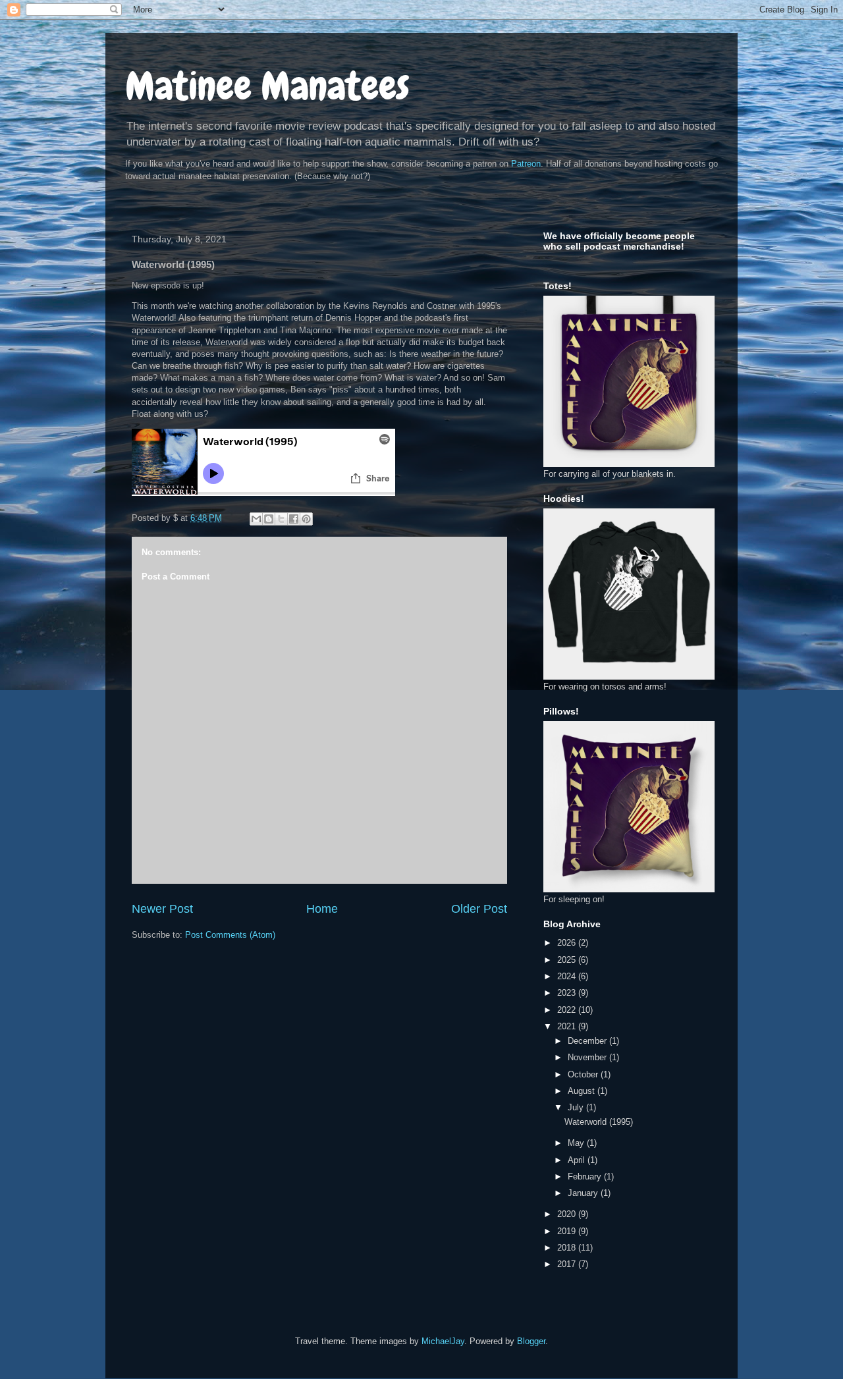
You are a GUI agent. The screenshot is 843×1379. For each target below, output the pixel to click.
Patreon (526, 164)
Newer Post (162, 908)
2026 (567, 943)
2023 (567, 993)
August (582, 1091)
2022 (567, 1010)
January (584, 1193)
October (584, 1074)
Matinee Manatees (267, 86)
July (577, 1107)
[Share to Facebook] (293, 519)
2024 (567, 976)
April (577, 1160)
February (586, 1176)
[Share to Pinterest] (306, 519)
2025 (567, 960)
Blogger (531, 1341)
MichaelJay (443, 1341)
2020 (567, 1214)
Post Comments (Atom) (230, 935)
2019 (567, 1231)
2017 (567, 1264)
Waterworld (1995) (598, 1122)
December (588, 1041)
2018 (567, 1248)
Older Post (479, 908)
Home (322, 908)
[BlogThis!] (268, 519)
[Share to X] (281, 519)
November (588, 1057)
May (577, 1143)
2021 (567, 1026)
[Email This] (256, 519)
